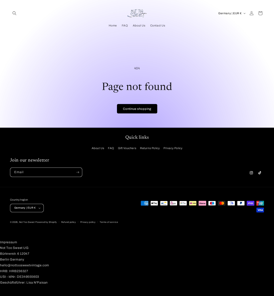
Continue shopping (137, 108)
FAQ (111, 148)
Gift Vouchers (127, 148)
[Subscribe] (77, 172)
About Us (98, 148)
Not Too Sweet (27, 222)
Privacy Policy (172, 148)
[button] (14, 13)
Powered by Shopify (46, 222)
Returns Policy (150, 148)
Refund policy (68, 222)
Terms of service (109, 222)
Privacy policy (88, 222)
